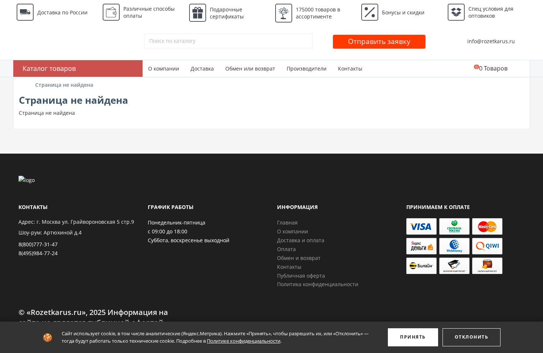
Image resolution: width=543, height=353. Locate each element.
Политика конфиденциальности (317, 284)
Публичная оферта (301, 275)
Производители (307, 68)
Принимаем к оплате (438, 206)
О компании (163, 68)
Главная (287, 222)
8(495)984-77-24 (38, 253)
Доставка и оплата (300, 240)
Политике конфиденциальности (243, 340)
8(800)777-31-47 (38, 244)
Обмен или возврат (250, 68)
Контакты (350, 68)
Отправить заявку (379, 41)
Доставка (202, 68)
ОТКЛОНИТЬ (472, 337)
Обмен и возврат (299, 257)
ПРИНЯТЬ (413, 337)
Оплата (286, 249)
